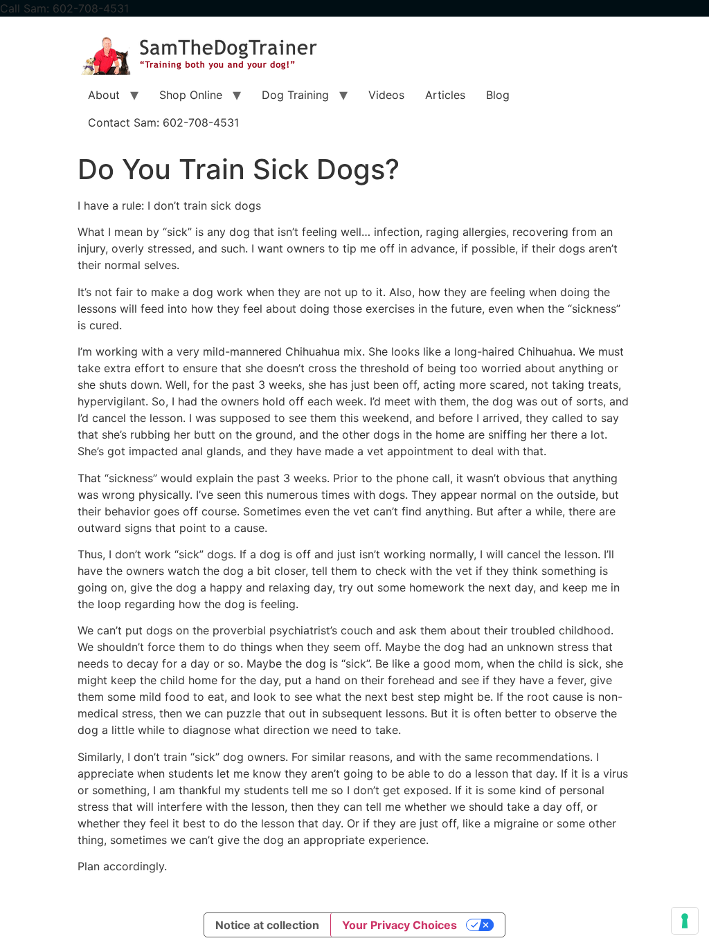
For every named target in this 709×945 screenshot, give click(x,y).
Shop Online (190, 95)
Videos (386, 95)
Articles (445, 95)
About (104, 95)
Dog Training (295, 95)
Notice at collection (267, 925)
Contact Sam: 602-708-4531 (163, 122)
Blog (498, 95)
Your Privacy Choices (399, 925)
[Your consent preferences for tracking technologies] (685, 921)
